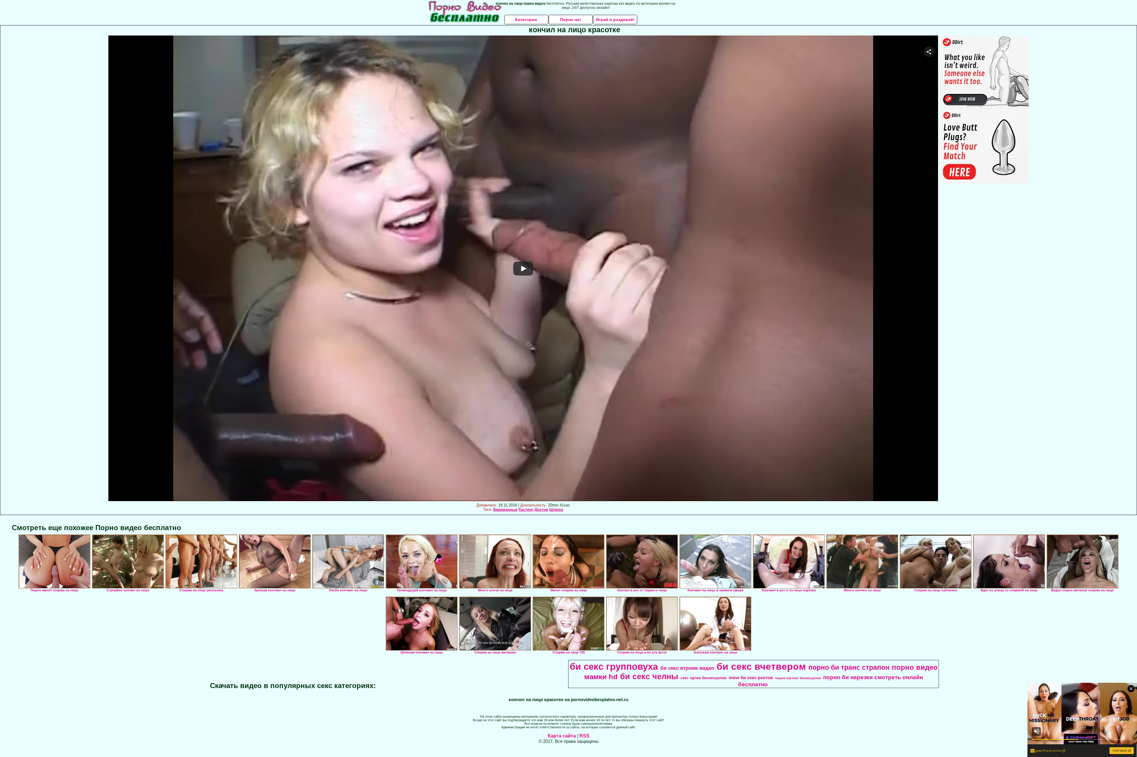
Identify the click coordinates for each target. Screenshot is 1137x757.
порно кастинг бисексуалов (798, 678)
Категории (526, 19)
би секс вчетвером (761, 666)
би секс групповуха (614, 666)
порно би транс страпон (848, 667)
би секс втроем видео (687, 668)
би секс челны (649, 676)
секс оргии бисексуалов (703, 678)
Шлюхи (556, 509)
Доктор (541, 509)
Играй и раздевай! (615, 19)
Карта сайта (562, 735)
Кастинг (526, 509)
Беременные (505, 509)
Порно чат (570, 19)
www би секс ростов (751, 677)
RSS (584, 735)
